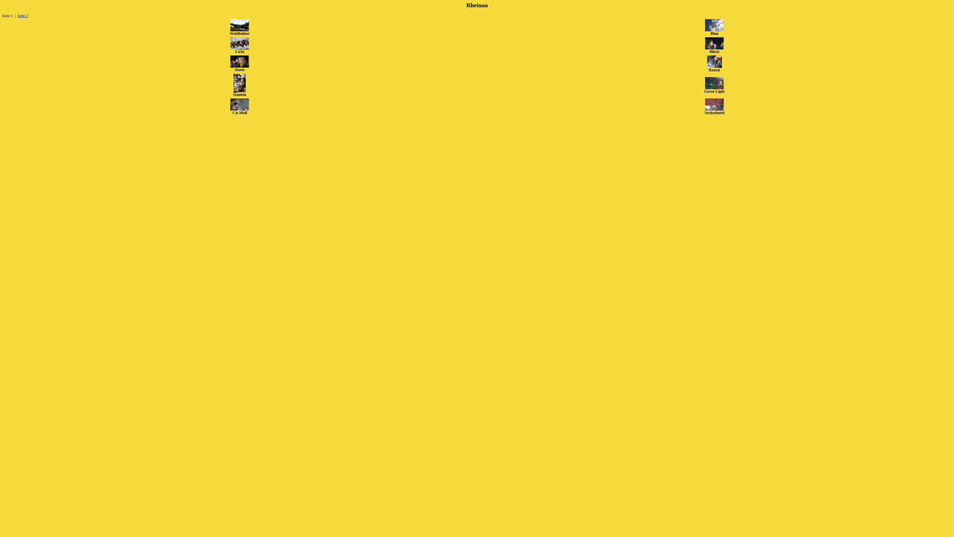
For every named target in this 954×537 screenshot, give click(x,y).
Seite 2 (22, 16)
